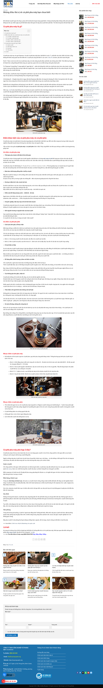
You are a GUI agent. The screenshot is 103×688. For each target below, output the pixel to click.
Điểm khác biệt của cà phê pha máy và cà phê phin (17, 34)
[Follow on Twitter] (80, 672)
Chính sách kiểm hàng (43, 658)
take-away (9, 469)
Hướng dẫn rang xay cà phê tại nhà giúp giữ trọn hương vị (92, 88)
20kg (37, 534)
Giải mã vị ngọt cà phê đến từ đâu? (91, 100)
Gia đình (9, 48)
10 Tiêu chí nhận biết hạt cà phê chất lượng (91, 94)
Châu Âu (50, 57)
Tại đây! (32, 532)
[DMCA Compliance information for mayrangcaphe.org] (9, 675)
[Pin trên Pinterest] (41, 539)
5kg (34, 534)
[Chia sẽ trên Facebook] (33, 539)
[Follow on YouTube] (88, 672)
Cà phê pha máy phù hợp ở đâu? (13, 43)
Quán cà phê (10, 45)
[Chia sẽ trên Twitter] (36, 539)
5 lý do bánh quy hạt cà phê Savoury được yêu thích (91, 107)
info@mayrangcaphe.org (14, 656)
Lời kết (6, 51)
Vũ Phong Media (70, 686)
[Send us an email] (83, 672)
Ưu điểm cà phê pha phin (13, 38)
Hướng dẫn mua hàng (43, 652)
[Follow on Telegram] (91, 672)
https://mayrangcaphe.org (15, 660)
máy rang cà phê (48, 158)
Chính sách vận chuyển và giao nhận (47, 661)
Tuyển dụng (40, 669)
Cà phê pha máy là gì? (10, 33)
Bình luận (8, 611)
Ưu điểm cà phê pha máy (13, 36)
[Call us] (85, 672)
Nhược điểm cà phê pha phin (14, 41)
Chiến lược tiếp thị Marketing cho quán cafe (23, 523)
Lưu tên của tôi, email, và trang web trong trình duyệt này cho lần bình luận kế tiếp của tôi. (30, 631)
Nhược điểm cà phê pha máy (14, 39)
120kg (44, 534)
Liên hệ (78, 3)
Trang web (54, 624)
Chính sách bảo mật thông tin (45, 666)
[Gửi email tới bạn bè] (39, 539)
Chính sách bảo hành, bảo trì (45, 655)
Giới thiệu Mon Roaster (44, 3)
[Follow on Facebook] (77, 672)
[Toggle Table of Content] (28, 31)
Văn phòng (10, 50)
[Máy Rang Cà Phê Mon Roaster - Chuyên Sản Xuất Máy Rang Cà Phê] (15, 4)
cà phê (10, 90)
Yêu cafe (70, 3)
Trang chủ (32, 3)
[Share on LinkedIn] (44, 539)
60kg (40, 534)
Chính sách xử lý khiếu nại (44, 664)
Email (30, 624)
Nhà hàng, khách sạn (12, 46)
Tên (6, 624)
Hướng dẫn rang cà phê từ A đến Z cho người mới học (91, 82)
